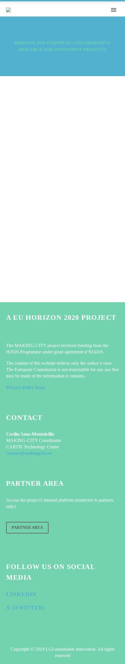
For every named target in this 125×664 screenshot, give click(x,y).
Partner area (27, 527)
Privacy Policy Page (25, 387)
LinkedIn (21, 594)
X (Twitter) (25, 608)
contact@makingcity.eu (29, 453)
